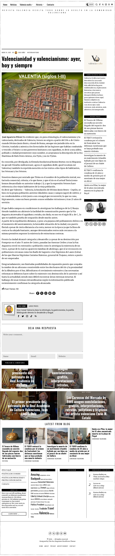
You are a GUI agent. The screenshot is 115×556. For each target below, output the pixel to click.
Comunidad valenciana (32, 461)
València (51, 513)
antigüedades (43, 475)
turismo (36, 513)
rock (53, 505)
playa (48, 502)
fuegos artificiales (50, 488)
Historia (30, 52)
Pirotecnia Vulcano (40, 502)
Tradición (43, 508)
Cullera (41, 485)
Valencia (44, 512)
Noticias (36, 52)
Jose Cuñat (21, 52)
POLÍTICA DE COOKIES (11, 474)
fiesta (39, 488)
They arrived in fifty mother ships (101, 478)
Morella (32, 499)
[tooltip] (99, 4)
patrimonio (33, 502)
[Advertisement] (57, 30)
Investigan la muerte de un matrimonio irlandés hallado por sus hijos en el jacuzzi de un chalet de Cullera (95, 160)
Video (32, 517)
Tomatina (37, 509)
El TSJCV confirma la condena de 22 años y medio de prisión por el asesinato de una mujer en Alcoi (95, 175)
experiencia (34, 488)
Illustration (51, 493)
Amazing (35, 474)
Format (43, 487)
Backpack (35, 478)
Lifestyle (46, 496)
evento (49, 485)
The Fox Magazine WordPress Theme (62, 541)
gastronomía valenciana (43, 491)
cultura (45, 485)
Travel (51, 508)
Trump (32, 514)
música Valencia (43, 499)
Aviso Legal (6, 470)
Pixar (46, 502)
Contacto (5, 484)
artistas (48, 475)
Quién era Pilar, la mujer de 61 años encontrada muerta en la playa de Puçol (102, 432)
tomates (32, 509)
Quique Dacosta (48, 505)
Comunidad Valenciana (46, 482)
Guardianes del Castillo (39, 493)
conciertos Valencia (35, 485)
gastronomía (34, 490)
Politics (33, 504)
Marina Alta (51, 496)
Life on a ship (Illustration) (98, 487)
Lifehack (39, 496)
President (40, 504)
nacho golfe (50, 499)
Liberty (33, 496)
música (37, 499)
